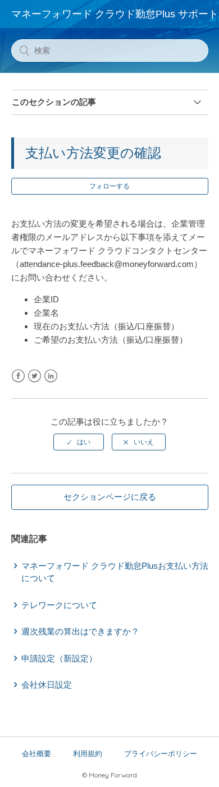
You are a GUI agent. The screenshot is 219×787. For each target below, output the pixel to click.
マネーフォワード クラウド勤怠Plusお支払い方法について (114, 572)
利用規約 (87, 753)
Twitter (35, 376)
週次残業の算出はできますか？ (80, 631)
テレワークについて (59, 605)
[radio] (78, 442)
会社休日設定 (46, 684)
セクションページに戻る (109, 496)
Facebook (18, 376)
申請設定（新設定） (59, 658)
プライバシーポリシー (160, 753)
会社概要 (36, 753)
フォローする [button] (109, 186)
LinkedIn (51, 376)
